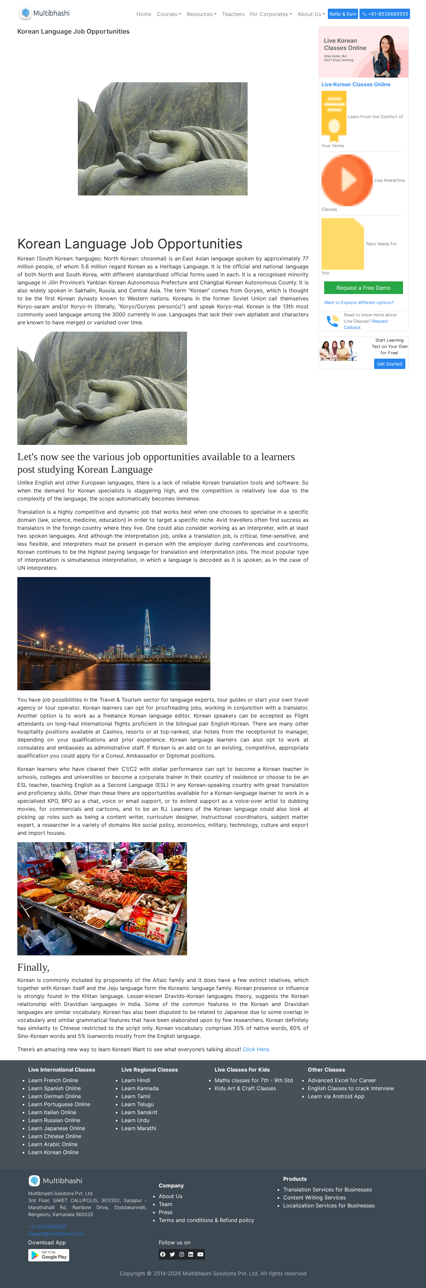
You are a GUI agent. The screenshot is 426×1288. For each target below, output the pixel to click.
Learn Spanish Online (54, 1088)
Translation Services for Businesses (327, 1189)
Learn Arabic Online (53, 1144)
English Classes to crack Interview (351, 1088)
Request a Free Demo (363, 287)
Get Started (389, 364)
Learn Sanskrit (139, 1112)
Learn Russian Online (54, 1120)
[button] (169, 14)
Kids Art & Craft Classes (245, 1088)
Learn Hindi (135, 1080)
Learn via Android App (336, 1096)
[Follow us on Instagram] (181, 1254)
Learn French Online (53, 1080)
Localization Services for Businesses (329, 1205)
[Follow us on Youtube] (200, 1254)
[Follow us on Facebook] (163, 1254)
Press (165, 1212)
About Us (170, 1196)
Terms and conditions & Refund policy (206, 1220)
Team (165, 1204)
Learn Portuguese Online (59, 1104)
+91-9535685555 (47, 1226)
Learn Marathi (138, 1128)
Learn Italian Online (52, 1112)
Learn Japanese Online (56, 1128)
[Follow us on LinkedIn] (190, 1254)
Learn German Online (54, 1096)
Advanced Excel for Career (342, 1080)
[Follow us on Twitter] (172, 1254)
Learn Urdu (135, 1120)
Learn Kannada (140, 1088)
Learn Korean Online (53, 1152)
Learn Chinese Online (54, 1136)
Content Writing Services (314, 1197)
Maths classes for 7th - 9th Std (254, 1080)
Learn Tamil (135, 1096)
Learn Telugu (137, 1104)
